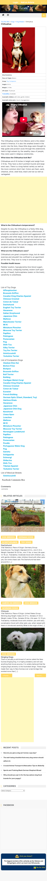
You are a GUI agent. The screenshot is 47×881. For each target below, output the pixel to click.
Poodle (6, 443)
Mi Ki (5, 324)
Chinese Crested (11, 299)
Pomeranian (8, 339)
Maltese (7, 319)
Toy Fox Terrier (10, 350)
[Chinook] (23, 581)
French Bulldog (10, 394)
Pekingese (8, 336)
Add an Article (27, 2)
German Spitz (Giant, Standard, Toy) (20, 397)
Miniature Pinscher (12, 327)
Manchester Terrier (12, 322)
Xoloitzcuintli (9, 353)
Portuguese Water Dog (14, 446)
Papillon (7, 333)
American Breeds (11, 603)
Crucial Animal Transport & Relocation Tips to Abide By (23, 766)
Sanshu (6, 452)
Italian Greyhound (11, 313)
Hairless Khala (10, 400)
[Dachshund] (23, 515)
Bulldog (6, 377)
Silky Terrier (9, 347)
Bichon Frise (9, 366)
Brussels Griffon (11, 293)
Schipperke (8, 454)
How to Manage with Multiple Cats (41, 675)
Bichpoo (7, 369)
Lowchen (7, 417)
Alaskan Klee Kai (11, 363)
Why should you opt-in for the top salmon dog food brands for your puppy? (22, 776)
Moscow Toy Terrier (12, 330)
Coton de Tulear (10, 302)
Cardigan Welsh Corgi (13, 380)
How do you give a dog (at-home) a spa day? (20, 753)
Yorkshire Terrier (11, 356)
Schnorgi (7, 457)
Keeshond (8, 411)
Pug (5, 342)
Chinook (5, 611)
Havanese (8, 310)
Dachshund (8, 304)
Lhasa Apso (8, 414)
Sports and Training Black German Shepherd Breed (22, 770)
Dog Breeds (8, 537)
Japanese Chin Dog (12, 409)
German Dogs (25, 537)
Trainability (5, 94)
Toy (8, 81)
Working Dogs (10, 608)
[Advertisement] (23, 200)
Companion (12, 81)
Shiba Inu (7, 460)
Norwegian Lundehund (14, 431)
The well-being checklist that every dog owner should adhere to (23, 759)
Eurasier (7, 391)
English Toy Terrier (12, 307)
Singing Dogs (7, 657)
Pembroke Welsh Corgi (8, 675)
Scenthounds (9, 542)
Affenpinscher (10, 290)
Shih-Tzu (7, 344)
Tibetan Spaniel (10, 466)
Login (16, 2)
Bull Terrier (8, 374)
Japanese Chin (10, 316)
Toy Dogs (26, 542)
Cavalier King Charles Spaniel (17, 296)
